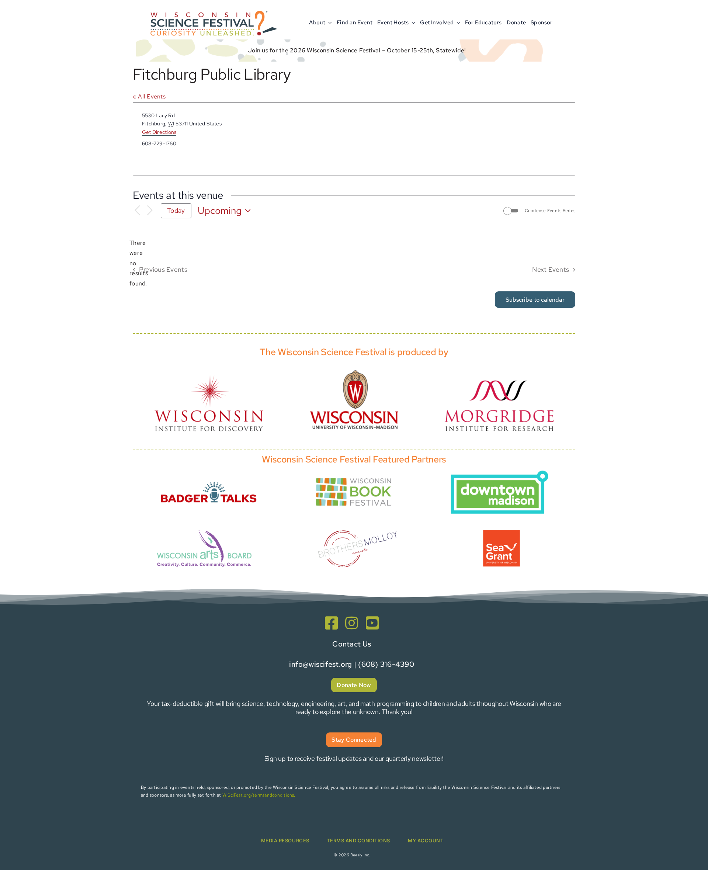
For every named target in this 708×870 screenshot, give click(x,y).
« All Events (149, 96)
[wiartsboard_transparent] (204, 529)
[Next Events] (149, 210)
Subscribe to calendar (535, 299)
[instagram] (351, 623)
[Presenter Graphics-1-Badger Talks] (208, 477)
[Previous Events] (137, 210)
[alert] (139, 263)
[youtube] (372, 623)
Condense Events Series (550, 211)
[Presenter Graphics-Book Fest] (354, 476)
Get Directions (159, 132)
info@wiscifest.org (320, 664)
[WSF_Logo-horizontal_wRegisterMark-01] (213, 8)
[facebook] (331, 623)
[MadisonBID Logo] (499, 473)
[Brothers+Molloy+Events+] (358, 520)
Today (176, 210)
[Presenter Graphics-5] (501, 533)
